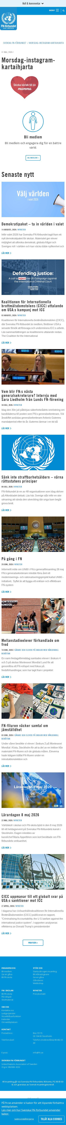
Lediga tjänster (8, 1013)
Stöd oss (37, 968)
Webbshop (38, 983)
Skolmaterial (7, 1000)
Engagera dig (9, 968)
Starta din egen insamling (45, 971)
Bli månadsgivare (41, 974)
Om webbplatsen (9, 1022)
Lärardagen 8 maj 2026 (20, 814)
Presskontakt (39, 994)
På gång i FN (12, 558)
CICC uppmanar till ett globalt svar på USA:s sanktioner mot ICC (32, 898)
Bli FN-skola (7, 977)
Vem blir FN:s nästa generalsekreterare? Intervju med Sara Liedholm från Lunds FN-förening (33, 395)
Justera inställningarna (24, 1119)
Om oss (5, 1007)
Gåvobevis (38, 980)
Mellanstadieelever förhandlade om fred (30, 642)
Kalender (6, 1019)
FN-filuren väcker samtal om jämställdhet (25, 727)
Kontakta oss (8, 1010)
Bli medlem (7, 971)
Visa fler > (33, 942)
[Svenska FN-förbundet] (8, 18)
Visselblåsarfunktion (11, 1016)
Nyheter (37, 991)
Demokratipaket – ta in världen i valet (33, 224)
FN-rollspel (6, 997)
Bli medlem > (33, 158)
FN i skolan (7, 991)
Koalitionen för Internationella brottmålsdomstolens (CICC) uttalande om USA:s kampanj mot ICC (32, 305)
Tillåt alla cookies (51, 1119)
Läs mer (5, 253)
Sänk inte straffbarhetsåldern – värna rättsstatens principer (32, 479)
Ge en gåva (7, 974)
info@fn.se (38, 1052)
